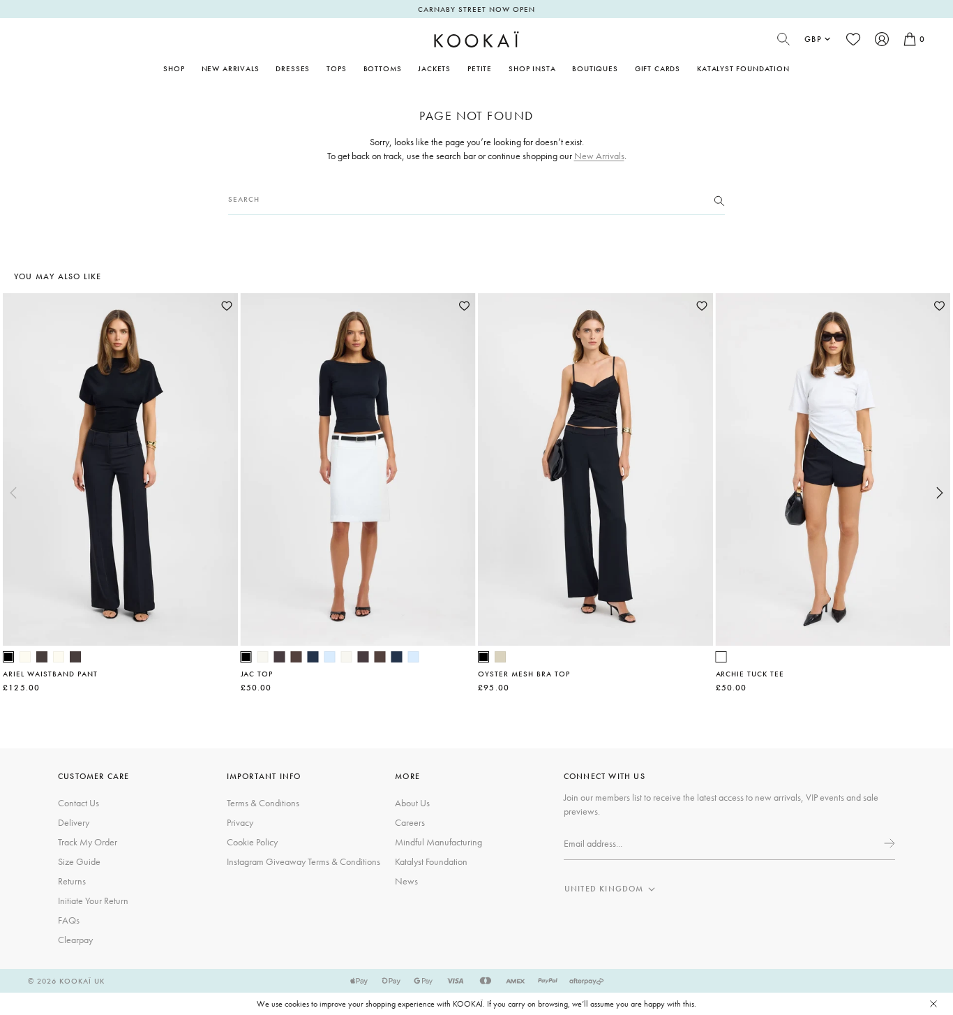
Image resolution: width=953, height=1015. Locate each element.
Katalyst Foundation (743, 68)
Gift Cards (657, 68)
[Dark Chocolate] (41, 656)
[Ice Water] (330, 656)
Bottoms (382, 68)
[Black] (8, 656)
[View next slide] (939, 492)
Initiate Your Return (93, 900)
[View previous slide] (13, 492)
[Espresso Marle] (279, 656)
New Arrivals (231, 68)
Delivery (73, 822)
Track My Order (87, 842)
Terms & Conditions (263, 803)
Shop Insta (532, 68)
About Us (412, 803)
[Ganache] (296, 656)
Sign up (888, 843)
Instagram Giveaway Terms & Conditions (303, 861)
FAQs (69, 920)
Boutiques (594, 68)
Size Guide (79, 861)
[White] (721, 656)
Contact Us (78, 803)
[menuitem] (230, 68)
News (406, 881)
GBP (813, 39)
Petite (479, 68)
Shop (173, 68)
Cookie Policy (252, 842)
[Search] (719, 199)
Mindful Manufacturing (438, 842)
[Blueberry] (313, 656)
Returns (72, 881)
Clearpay (75, 939)
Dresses (293, 68)
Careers (410, 822)
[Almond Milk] (500, 656)
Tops (336, 68)
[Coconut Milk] (263, 656)
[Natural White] (25, 656)
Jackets (434, 68)
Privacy (240, 822)
